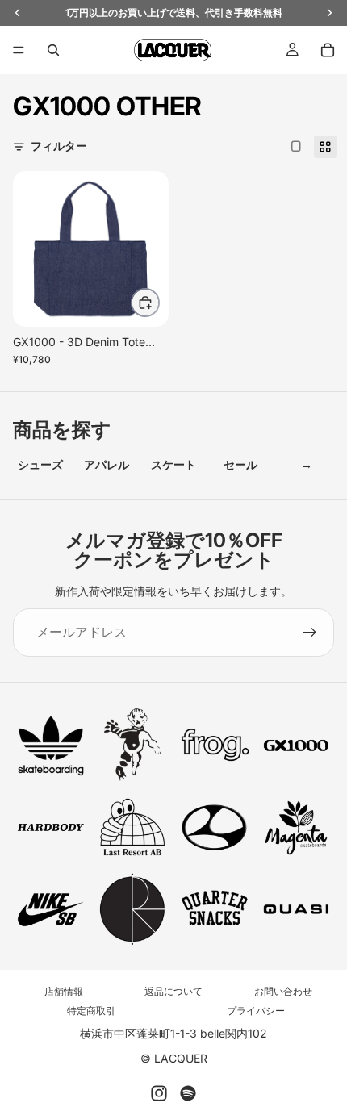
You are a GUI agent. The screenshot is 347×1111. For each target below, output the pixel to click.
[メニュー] (18, 50)
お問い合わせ (283, 991)
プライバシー (256, 1010)
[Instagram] (159, 1093)
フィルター (59, 145)
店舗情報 (63, 991)
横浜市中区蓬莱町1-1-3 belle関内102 (173, 1033)
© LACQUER (173, 1058)
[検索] (53, 50)
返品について (173, 991)
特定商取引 (91, 1010)
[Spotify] (188, 1093)
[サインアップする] (310, 632)
